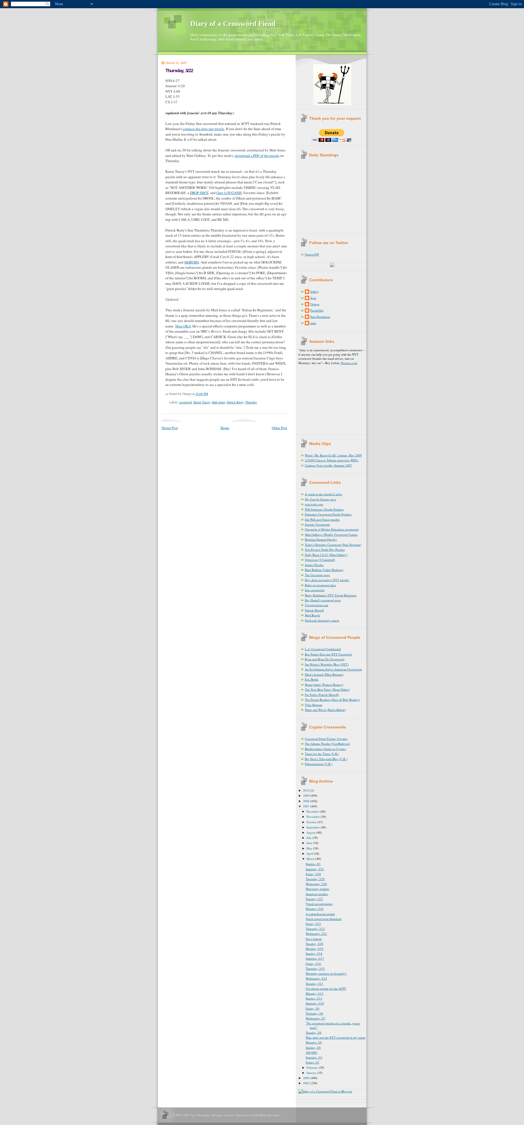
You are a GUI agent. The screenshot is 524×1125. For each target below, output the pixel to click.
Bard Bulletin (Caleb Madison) (324, 570)
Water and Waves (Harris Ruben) (325, 710)
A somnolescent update (320, 914)
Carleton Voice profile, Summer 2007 (328, 465)
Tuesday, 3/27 (314, 899)
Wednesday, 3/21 (316, 933)
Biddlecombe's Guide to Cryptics (325, 749)
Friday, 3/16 (313, 964)
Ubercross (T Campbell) (320, 560)
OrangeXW (312, 254)
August (311, 832)
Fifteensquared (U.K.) (318, 764)
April (310, 853)
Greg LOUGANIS (229, 192)
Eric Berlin (311, 679)
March (310, 859)
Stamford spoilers (317, 894)
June (309, 843)
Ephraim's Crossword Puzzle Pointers (328, 514)
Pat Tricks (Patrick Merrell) (322, 695)
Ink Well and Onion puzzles (322, 519)
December (313, 811)
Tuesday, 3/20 (314, 944)
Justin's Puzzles (314, 565)
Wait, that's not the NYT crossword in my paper (335, 1037)
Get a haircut (314, 939)
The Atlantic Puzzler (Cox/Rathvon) (327, 744)
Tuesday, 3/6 (313, 1032)
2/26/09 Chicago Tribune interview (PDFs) (332, 460)
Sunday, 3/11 (314, 998)
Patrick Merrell (314, 610)
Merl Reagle (312, 615)
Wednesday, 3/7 (315, 1018)
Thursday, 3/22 (179, 70)
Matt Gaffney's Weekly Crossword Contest (331, 534)
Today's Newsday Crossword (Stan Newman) (333, 545)
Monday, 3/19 (314, 949)
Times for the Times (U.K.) (322, 754)
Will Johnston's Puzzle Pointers (324, 509)
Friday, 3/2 (312, 1062)
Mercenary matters (317, 889)
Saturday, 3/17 (315, 958)
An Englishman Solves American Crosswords (333, 669)
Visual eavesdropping (319, 904)
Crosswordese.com (316, 605)
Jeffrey (314, 291)
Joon (313, 298)
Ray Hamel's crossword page (323, 600)
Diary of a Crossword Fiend (232, 24)
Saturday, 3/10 (315, 1003)
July (309, 838)
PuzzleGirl (316, 310)
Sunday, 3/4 (313, 1047)
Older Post (279, 427)
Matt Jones (218, 402)
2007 (306, 806)
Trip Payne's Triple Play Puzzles (325, 549)
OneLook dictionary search (322, 620)
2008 (306, 801)
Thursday (251, 402)
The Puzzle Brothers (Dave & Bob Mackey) (332, 700)
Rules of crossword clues (320, 585)
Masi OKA (183, 326)
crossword (185, 402)
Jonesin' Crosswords (317, 524)
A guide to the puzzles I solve (323, 494)
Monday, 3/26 (314, 909)
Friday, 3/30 (313, 874)
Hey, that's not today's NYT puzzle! (327, 580)
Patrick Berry (235, 402)
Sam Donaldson (320, 317)
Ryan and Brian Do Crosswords (324, 659)
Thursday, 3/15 (315, 968)
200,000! (311, 1052)
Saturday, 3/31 (315, 869)
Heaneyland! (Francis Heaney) (324, 684)
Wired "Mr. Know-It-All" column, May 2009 (333, 455)
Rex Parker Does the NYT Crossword (328, 654)
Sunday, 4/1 (313, 864)
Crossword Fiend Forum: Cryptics (326, 739)
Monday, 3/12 (314, 993)
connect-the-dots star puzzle (203, 128)
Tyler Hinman (313, 705)
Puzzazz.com (349, 363)
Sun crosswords (314, 590)
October (311, 822)
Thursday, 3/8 (314, 1013)
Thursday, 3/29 (315, 879)
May (309, 848)
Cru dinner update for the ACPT (326, 988)
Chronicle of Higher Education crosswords (332, 529)
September (313, 827)
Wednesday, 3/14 (316, 978)
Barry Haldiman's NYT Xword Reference (331, 595)
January (311, 1073)
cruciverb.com (314, 504)
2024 (306, 790)
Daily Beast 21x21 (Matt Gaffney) (326, 555)
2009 (306, 795)
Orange (315, 304)
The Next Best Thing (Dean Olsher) (327, 689)
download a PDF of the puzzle (257, 155)
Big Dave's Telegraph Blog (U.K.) (326, 759)
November (313, 817)
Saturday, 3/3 (314, 1057)
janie (313, 323)
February (312, 1067)
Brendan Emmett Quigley (321, 539)
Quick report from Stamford (323, 919)
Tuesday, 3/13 (314, 984)
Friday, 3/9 (312, 1008)
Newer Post (170, 427)
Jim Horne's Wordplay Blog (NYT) (327, 664)
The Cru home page (317, 575)
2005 (306, 1083)
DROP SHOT (199, 192)
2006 (306, 1078)
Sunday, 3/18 (314, 953)
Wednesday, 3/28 (316, 884)
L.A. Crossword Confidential (323, 649)
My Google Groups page (320, 499)
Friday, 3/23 (313, 924)
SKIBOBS (191, 262)
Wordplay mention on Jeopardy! (326, 973)
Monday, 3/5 (314, 1042)
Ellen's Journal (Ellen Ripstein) (324, 674)
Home (225, 427)
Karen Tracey (201, 402)
